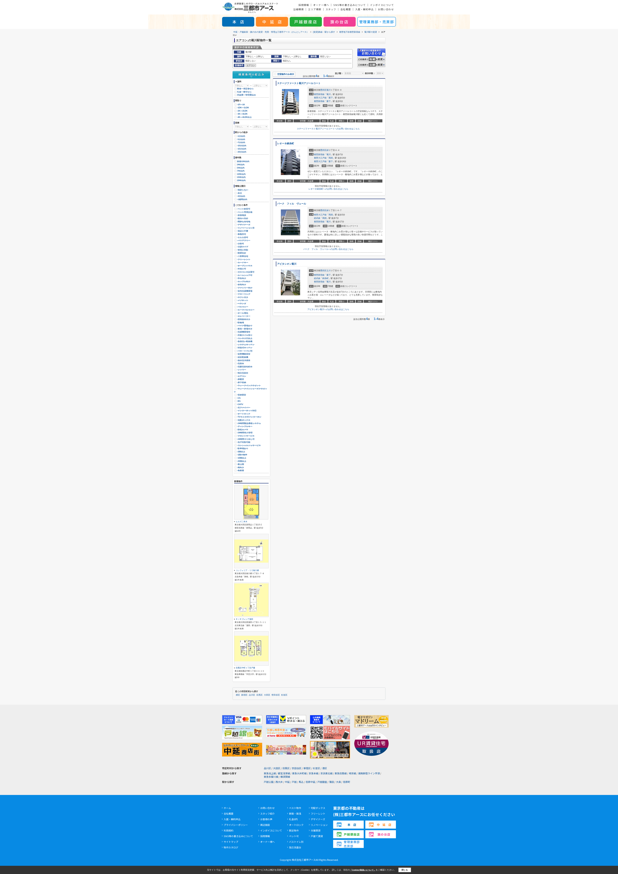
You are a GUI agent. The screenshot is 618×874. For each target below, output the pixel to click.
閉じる (405, 870)
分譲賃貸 (315, 830)
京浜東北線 (326, 773)
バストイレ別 (296, 841)
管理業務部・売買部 (376, 21)
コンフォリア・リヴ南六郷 (247, 570)
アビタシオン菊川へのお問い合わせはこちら (328, 309)
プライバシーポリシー (236, 825)
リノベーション (319, 825)
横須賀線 (285, 776)
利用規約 (228, 830)
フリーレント (318, 813)
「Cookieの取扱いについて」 (363, 870)
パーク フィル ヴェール (291, 203)
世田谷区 (276, 695)
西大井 (279, 782)
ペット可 (294, 836)
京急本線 (313, 773)
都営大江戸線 (320, 97)
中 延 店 (272, 21)
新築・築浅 (295, 813)
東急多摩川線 (271, 776)
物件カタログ (231, 847)
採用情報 (303, 5)
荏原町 (346, 782)
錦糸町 (325, 278)
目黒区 (259, 695)
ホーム (227, 808)
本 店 (238, 21)
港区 (238, 695)
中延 (287, 782)
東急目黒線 (341, 773)
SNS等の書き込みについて (349, 5)
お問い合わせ (386, 9)
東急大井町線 (299, 773)
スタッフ (331, 9)
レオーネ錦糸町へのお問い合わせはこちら (328, 189)
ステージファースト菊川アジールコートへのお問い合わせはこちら (328, 129)
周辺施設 (265, 825)
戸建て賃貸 (317, 836)
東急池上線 (270, 773)
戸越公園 (268, 782)
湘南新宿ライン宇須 (369, 773)
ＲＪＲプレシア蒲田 (244, 619)
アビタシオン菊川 (286, 264)
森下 (331, 97)
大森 (338, 782)
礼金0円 (293, 819)
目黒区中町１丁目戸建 (245, 668)
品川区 (252, 695)
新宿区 (244, 695)
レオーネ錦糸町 (285, 143)
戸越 (294, 782)
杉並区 (284, 695)
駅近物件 (294, 830)
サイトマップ (231, 841)
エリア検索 (314, 9)
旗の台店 (339, 21)
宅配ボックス (318, 808)
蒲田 (331, 782)
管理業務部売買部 (352, 844)
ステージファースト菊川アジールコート (299, 83)
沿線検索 (298, 9)
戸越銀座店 (306, 21)
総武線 (317, 218)
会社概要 (345, 9)
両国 (331, 158)
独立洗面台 (295, 847)
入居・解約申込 (364, 9)
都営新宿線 (319, 94)
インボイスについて (382, 5)
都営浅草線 (284, 773)
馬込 (301, 782)
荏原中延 (310, 782)
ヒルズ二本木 (241, 521)
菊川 (329, 90)
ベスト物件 (295, 808)
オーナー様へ (321, 5)
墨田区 (323, 90)
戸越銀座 (322, 782)
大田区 (267, 695)
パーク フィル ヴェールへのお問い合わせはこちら (328, 249)
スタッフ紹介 (267, 813)
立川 (329, 270)
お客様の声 (266, 819)
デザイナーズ (318, 819)
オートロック (296, 825)
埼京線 (352, 773)
